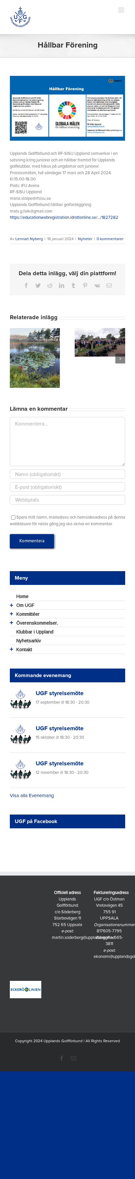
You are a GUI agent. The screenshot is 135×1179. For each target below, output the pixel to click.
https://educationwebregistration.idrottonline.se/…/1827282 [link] (64, 218)
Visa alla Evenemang (32, 795)
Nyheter (85, 239)
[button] (15, 358)
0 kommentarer (110, 239)
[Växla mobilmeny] (121, 10)
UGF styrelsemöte (60, 693)
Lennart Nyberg (29, 239)
